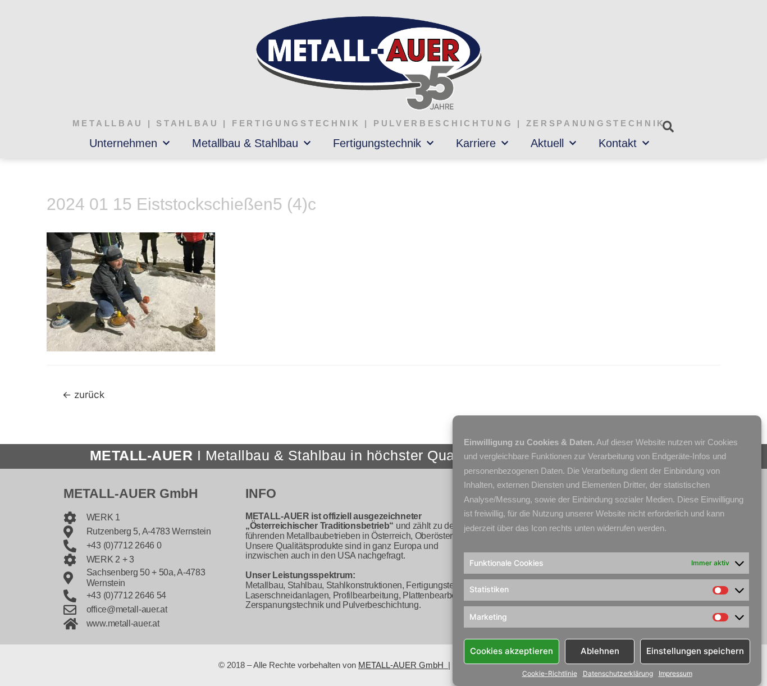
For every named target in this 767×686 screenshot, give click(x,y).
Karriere (476, 143)
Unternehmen (123, 143)
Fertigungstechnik (377, 143)
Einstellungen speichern (695, 651)
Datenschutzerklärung (618, 674)
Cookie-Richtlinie (549, 674)
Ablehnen (600, 651)
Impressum (675, 674)
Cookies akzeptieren (511, 651)
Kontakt (618, 143)
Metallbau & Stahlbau (245, 143)
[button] (668, 126)
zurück (83, 394)
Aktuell (547, 143)
